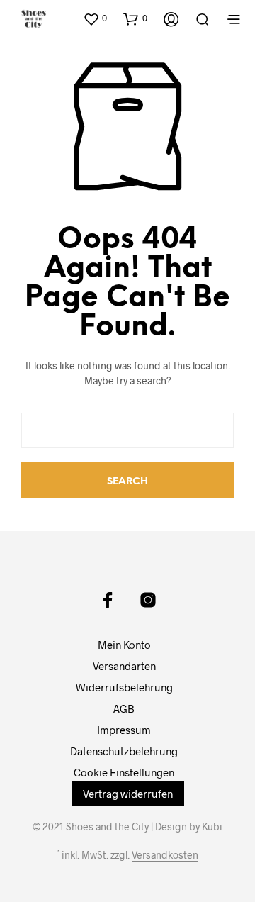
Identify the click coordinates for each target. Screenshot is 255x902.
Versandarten (124, 665)
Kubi (212, 827)
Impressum (124, 729)
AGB (124, 708)
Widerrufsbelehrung (124, 687)
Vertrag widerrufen (128, 793)
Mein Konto (124, 644)
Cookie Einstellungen (124, 772)
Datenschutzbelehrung (124, 751)
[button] (95, 18)
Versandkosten (165, 855)
